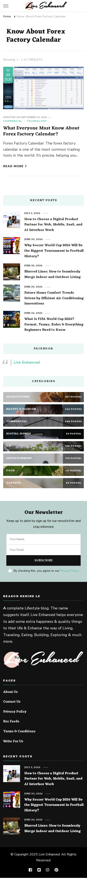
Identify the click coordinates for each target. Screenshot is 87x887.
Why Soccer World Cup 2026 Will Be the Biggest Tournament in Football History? (54, 251)
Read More (13, 166)
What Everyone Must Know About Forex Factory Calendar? (41, 131)
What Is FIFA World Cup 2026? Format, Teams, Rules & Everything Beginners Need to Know (53, 325)
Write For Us (13, 741)
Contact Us (11, 702)
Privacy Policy (69, 571)
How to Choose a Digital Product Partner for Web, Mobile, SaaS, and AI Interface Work (53, 225)
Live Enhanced (27, 362)
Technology (37, 121)
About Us (10, 692)
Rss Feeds (11, 721)
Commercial (12, 121)
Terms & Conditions (19, 731)
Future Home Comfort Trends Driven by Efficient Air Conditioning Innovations (54, 298)
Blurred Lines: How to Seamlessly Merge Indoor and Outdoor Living (52, 274)
